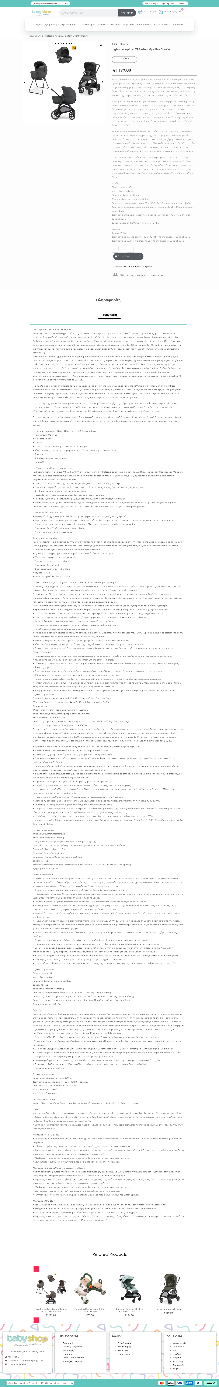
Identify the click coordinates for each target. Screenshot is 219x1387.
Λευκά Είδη (178, 1361)
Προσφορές (178, 1365)
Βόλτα (127, 266)
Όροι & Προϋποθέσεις (73, 1357)
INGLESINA (124, 44)
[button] (24, 82)
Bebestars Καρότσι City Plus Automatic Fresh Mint (129, 1310)
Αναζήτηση (127, 12)
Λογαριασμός (170, 11)
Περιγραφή (109, 314)
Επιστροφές (68, 1350)
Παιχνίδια (177, 1357)
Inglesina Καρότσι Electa (168, 1309)
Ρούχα (175, 1368)
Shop (40, 35)
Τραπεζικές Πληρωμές (73, 1361)
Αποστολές (68, 1354)
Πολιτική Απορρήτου (73, 1346)
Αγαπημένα (123, 1350)
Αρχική (32, 35)
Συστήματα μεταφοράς (142, 266)
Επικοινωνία (68, 1343)
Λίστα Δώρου (150, 11)
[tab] (109, 315)
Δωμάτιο (177, 1354)
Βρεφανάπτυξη (179, 1343)
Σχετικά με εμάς (125, 1343)
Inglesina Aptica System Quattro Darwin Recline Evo (51, 1310)
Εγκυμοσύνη (178, 1346)
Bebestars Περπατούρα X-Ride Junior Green (90, 1310)
